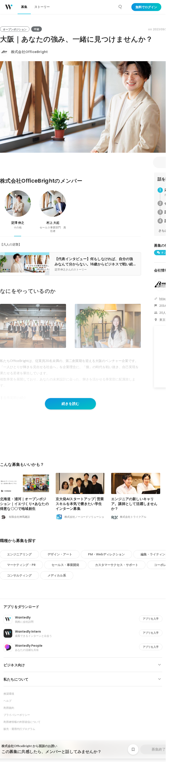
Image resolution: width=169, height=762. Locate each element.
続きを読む (70, 403)
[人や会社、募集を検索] (120, 7)
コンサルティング (19, 575)
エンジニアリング (19, 554)
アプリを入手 (151, 619)
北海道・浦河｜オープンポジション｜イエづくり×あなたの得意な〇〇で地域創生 (24, 503)
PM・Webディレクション (106, 554)
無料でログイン (146, 7)
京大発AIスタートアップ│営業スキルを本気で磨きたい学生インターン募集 (80, 503)
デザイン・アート (60, 554)
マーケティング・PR (21, 565)
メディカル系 (57, 575)
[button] (85, 607)
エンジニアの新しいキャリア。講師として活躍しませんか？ (134, 503)
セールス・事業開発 (65, 565)
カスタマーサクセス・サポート (116, 565)
